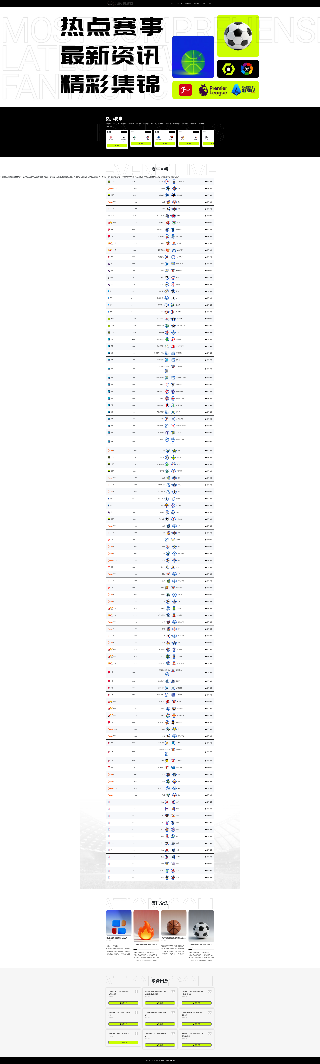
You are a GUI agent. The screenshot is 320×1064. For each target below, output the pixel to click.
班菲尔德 (179, 405)
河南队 (179, 222)
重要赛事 (196, 3)
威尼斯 (161, 291)
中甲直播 (193, 124)
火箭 (162, 836)
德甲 (111, 767)
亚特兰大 (160, 305)
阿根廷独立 (160, 391)
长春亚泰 (161, 236)
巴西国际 (160, 181)
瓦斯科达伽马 (181, 325)
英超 (111, 263)
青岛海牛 (180, 243)
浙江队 (162, 656)
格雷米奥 (179, 318)
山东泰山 (180, 708)
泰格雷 (162, 439)
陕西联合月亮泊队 (164, 670)
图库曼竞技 (160, 346)
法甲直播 (153, 124)
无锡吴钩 (179, 695)
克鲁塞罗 (161, 195)
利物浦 (178, 284)
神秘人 (180, 484)
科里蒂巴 (161, 471)
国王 (162, 808)
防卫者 (178, 360)
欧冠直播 (131, 124)
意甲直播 (161, 124)
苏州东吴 (179, 722)
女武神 (180, 526)
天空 (163, 478)
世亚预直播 (185, 124)
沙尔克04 (179, 767)
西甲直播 (146, 124)
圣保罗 (179, 464)
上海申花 (161, 708)
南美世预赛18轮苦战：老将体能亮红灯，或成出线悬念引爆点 (152, 952)
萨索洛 (178, 305)
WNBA (115, 188)
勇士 (162, 863)
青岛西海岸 (180, 663)
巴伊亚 (179, 332)
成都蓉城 (161, 701)
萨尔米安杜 (160, 425)
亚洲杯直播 (176, 124)
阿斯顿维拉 (179, 263)
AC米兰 (178, 311)
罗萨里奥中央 (180, 432)
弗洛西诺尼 (160, 298)
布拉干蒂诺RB (160, 318)
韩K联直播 (109, 126)
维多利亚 (161, 332)
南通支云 (179, 743)
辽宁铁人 (161, 222)
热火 (177, 802)
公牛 (162, 815)
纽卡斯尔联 (160, 284)
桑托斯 (162, 457)
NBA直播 (116, 124)
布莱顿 (162, 263)
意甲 (111, 291)
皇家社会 (179, 567)
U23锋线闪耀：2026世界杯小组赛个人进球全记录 (119, 993)
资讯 (204, 3)
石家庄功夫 (179, 257)
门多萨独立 (179, 391)
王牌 (179, 491)
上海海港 (161, 243)
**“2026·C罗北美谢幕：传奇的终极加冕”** (146, 957)
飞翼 (163, 450)
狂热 (179, 188)
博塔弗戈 (161, 519)
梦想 (179, 209)
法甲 (111, 277)
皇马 (162, 567)
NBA (112, 802)
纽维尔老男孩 (160, 405)
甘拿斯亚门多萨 (181, 377)
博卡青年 (179, 412)
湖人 (177, 808)
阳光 (179, 202)
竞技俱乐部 (160, 412)
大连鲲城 (161, 743)
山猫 (163, 526)
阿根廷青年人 (180, 398)
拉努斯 (162, 398)
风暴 (179, 450)
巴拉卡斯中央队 (159, 353)
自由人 (163, 188)
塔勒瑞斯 (161, 432)
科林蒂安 (179, 471)
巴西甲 (112, 181)
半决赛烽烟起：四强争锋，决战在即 (116, 938)
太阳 (177, 815)
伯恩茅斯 (179, 270)
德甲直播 (138, 124)
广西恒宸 (179, 688)
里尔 (177, 277)
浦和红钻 (179, 215)
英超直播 (108, 124)
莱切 (177, 291)
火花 (163, 202)
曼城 (162, 270)
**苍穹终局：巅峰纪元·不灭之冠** (118, 1033)
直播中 (117, 145)
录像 (210, 3)
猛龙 (162, 802)
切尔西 (178, 512)
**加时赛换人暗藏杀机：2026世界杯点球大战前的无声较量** (124, 954)
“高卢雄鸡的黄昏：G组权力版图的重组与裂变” (192, 1014)
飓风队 (162, 384)
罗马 (162, 505)
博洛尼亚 (160, 498)
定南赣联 (161, 257)
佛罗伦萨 (178, 505)
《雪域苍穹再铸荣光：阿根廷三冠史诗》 (155, 1014)
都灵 (162, 311)
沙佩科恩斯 (160, 464)
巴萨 (162, 587)
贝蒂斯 (178, 539)
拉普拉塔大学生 (181, 425)
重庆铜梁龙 (161, 250)
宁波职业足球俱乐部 (164, 749)
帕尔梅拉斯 (160, 325)
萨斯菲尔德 (179, 419)
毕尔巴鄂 (179, 587)
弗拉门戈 (179, 195)
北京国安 (180, 608)
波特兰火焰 (161, 484)
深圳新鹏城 (161, 615)
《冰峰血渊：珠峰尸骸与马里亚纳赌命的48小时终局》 (122, 951)
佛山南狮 (179, 236)
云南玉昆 (180, 656)
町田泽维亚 (160, 215)
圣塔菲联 (179, 339)
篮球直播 (188, 3)
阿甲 (111, 339)
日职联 (112, 215)
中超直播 (123, 124)
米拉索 (179, 457)
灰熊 (177, 843)
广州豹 (162, 760)
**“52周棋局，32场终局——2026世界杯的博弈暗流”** (149, 960)
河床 (162, 419)
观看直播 (209, 181)
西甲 (111, 539)
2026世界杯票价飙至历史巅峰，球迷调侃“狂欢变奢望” (122, 948)
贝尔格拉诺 (160, 360)
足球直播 (179, 3)
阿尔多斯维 (160, 339)
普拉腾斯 (179, 353)
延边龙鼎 (179, 670)
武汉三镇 (180, 649)
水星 (163, 209)
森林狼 (178, 857)
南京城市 (179, 229)
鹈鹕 (177, 822)
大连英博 (180, 250)
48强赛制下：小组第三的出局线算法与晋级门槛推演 (192, 993)
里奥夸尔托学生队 (164, 366)
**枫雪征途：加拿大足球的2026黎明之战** (119, 1014)
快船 (177, 850)
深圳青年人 (160, 229)
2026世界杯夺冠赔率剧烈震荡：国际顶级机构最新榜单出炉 (155, 993)
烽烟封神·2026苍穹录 (112, 946)
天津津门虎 (161, 663)
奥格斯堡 (161, 767)
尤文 (177, 298)
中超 (114, 222)
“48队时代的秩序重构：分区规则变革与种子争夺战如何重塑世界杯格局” (155, 955)
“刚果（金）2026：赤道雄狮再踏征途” (155, 1035)
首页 (172, 3)
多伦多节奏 (161, 491)
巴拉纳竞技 (180, 519)
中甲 (111, 229)
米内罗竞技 (180, 181)
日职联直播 (201, 124)
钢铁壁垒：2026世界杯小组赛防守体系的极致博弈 (192, 1035)
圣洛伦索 (179, 366)
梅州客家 (179, 749)
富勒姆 (162, 512)
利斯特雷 (179, 384)
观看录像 (124, 1003)
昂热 (162, 277)
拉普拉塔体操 (160, 377)
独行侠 (178, 836)
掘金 (162, 877)
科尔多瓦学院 (180, 346)
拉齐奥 (178, 498)
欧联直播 (168, 124)
